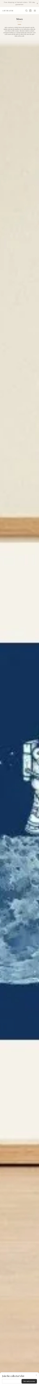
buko (19, 24)
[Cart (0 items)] (30, 10)
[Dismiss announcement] (37, 3)
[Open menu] (35, 10)
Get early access (29, 1381)
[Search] (26, 10)
